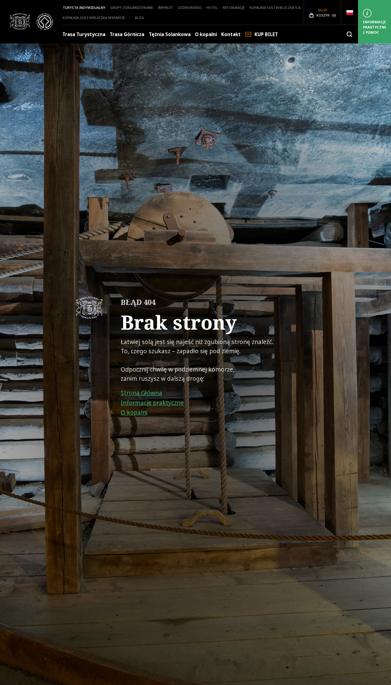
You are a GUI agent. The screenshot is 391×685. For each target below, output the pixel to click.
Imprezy (165, 7)
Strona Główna (141, 393)
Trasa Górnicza (127, 34)
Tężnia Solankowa (170, 34)
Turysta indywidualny (84, 7)
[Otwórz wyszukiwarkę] (349, 34)
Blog (139, 17)
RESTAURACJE (234, 7)
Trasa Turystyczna (83, 34)
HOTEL (212, 7)
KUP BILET (266, 34)
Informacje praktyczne (152, 402)
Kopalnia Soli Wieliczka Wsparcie (94, 17)
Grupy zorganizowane (131, 7)
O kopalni (206, 34)
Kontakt (231, 34)
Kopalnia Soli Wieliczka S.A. (275, 7)
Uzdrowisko (190, 7)
